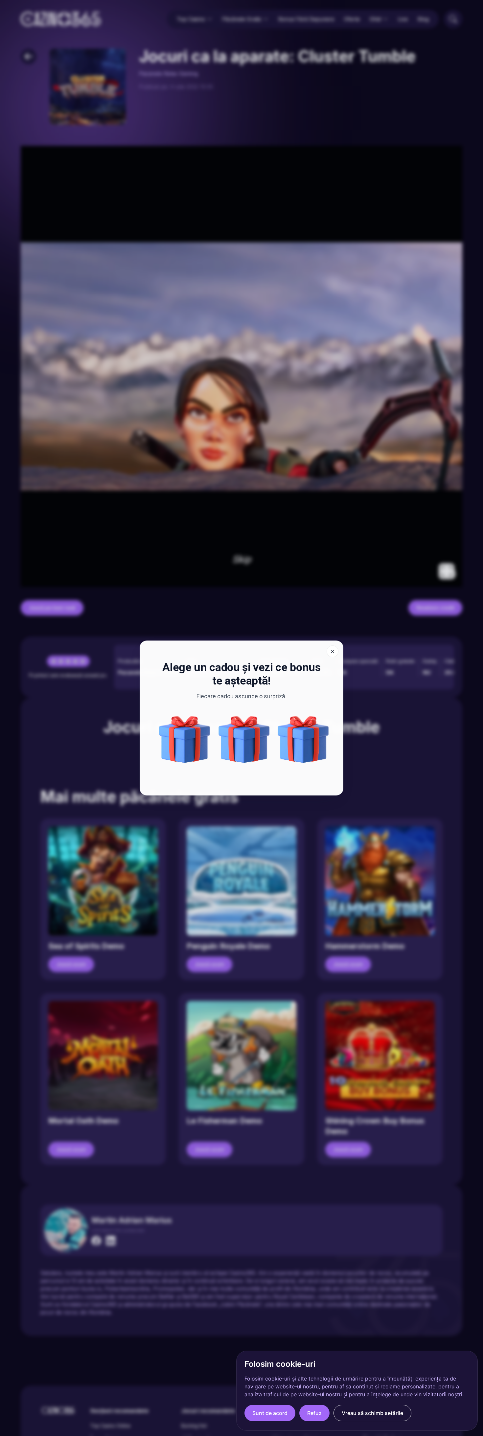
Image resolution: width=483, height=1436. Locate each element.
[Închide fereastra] (332, 651)
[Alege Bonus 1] (303, 739)
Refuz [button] (314, 1413)
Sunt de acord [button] (270, 1413)
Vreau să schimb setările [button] (372, 1413)
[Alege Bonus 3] (244, 739)
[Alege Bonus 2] (184, 739)
